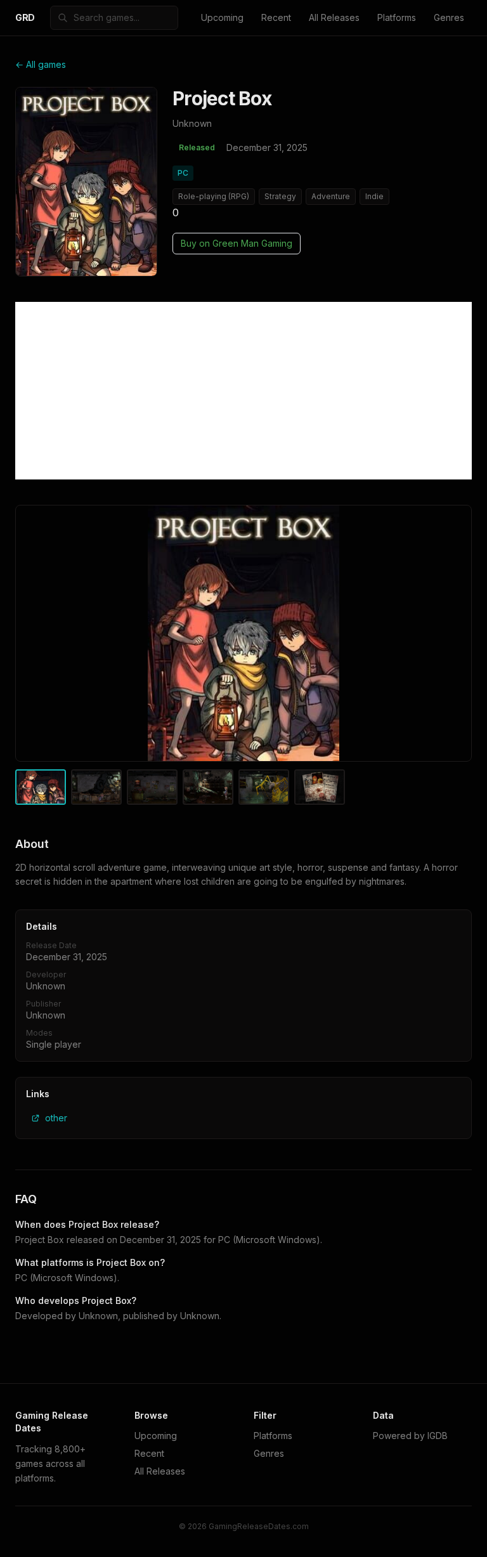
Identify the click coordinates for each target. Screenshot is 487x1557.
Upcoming (222, 17)
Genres (449, 17)
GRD (25, 17)
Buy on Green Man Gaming (236, 243)
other (56, 1117)
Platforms (396, 17)
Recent (276, 17)
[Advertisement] (243, 390)
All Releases (334, 17)
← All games (40, 64)
